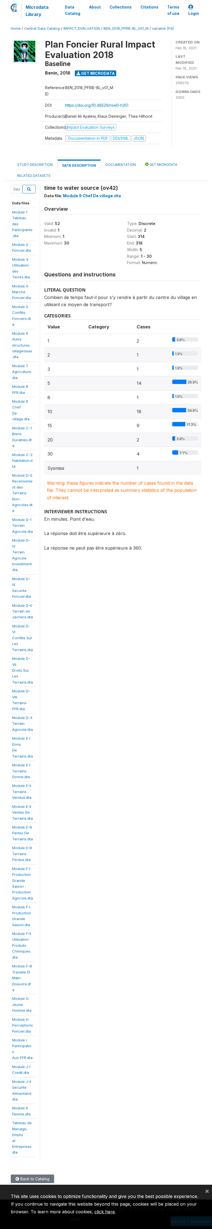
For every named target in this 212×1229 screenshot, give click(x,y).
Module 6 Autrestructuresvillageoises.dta (22, 345)
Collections (121, 7)
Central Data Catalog (42, 28)
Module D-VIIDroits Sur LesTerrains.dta (22, 670)
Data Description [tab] (79, 165)
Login (193, 13)
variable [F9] (163, 28)
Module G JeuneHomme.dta (21, 1004)
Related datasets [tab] (34, 176)
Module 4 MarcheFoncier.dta (21, 292)
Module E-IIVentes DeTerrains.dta (22, 812)
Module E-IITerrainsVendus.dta (21, 791)
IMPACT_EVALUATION (81, 28)
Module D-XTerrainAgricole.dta (22, 723)
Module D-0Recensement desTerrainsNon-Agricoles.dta (22, 493)
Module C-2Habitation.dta (22, 460)
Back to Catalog (34, 1178)
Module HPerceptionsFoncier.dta (22, 1025)
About (95, 7)
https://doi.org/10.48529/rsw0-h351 (96, 105)
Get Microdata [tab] (163, 165)
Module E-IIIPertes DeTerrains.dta (22, 833)
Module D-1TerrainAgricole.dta (22, 525)
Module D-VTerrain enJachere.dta (22, 611)
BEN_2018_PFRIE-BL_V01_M (126, 28)
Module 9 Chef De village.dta (92, 195)
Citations (149, 7)
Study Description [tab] (35, 165)
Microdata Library (37, 10)
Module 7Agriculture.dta (22, 372)
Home (16, 28)
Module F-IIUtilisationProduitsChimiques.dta (21, 945)
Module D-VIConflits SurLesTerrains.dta (22, 638)
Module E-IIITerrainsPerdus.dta (22, 854)
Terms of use (173, 10)
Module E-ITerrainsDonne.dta (21, 771)
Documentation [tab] (120, 165)
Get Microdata (97, 73)
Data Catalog (72, 10)
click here (104, 1211)
